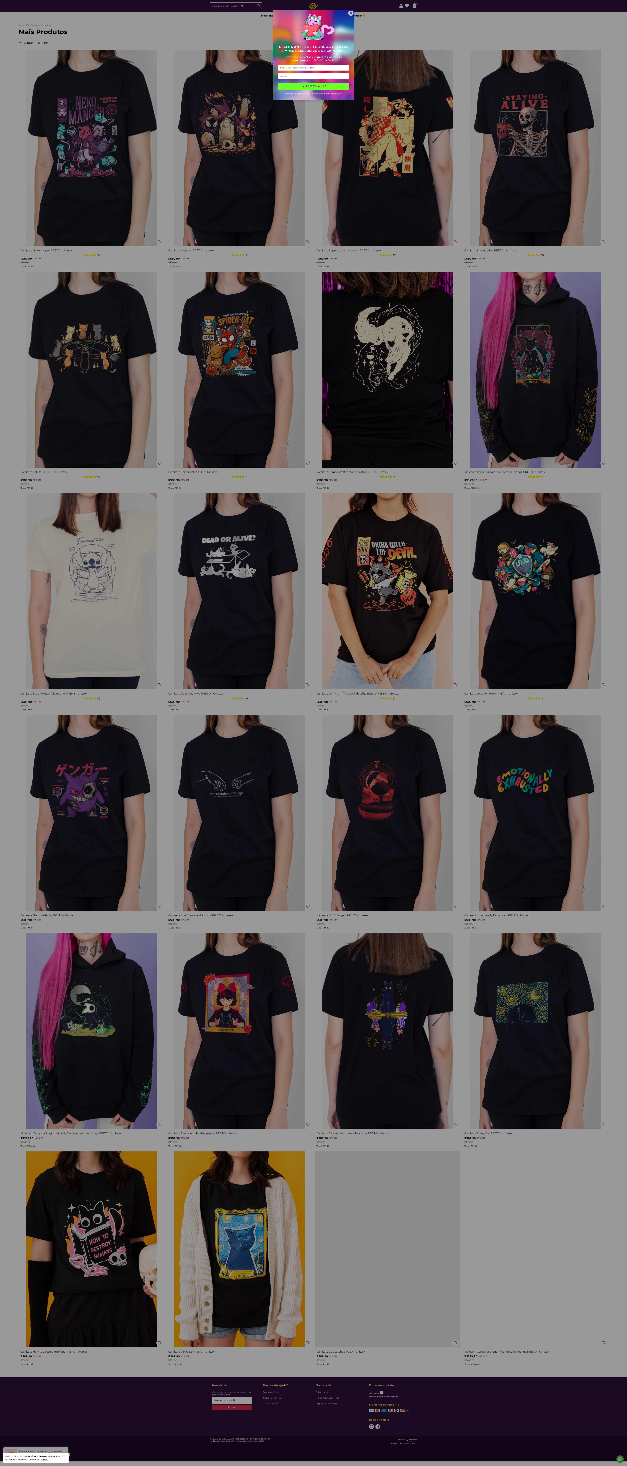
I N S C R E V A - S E (313, 86)
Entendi (44, 1459)
